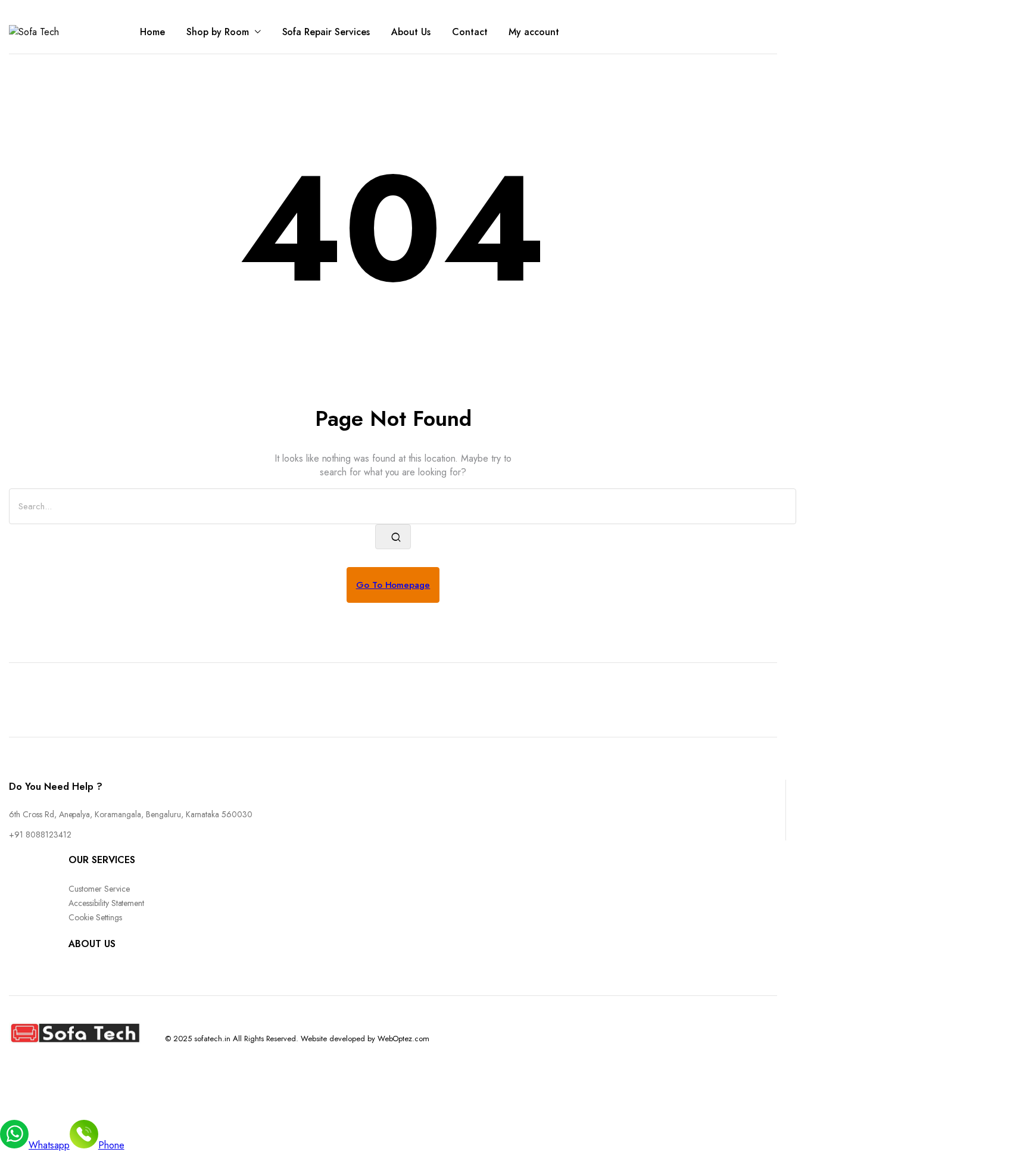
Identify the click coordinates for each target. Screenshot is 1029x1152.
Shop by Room (217, 32)
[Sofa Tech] (56, 32)
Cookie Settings (95, 917)
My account (534, 32)
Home (152, 32)
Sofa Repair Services (326, 32)
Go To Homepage (393, 584)
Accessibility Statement (106, 903)
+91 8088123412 (40, 834)
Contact (470, 32)
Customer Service (99, 889)
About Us (411, 32)
